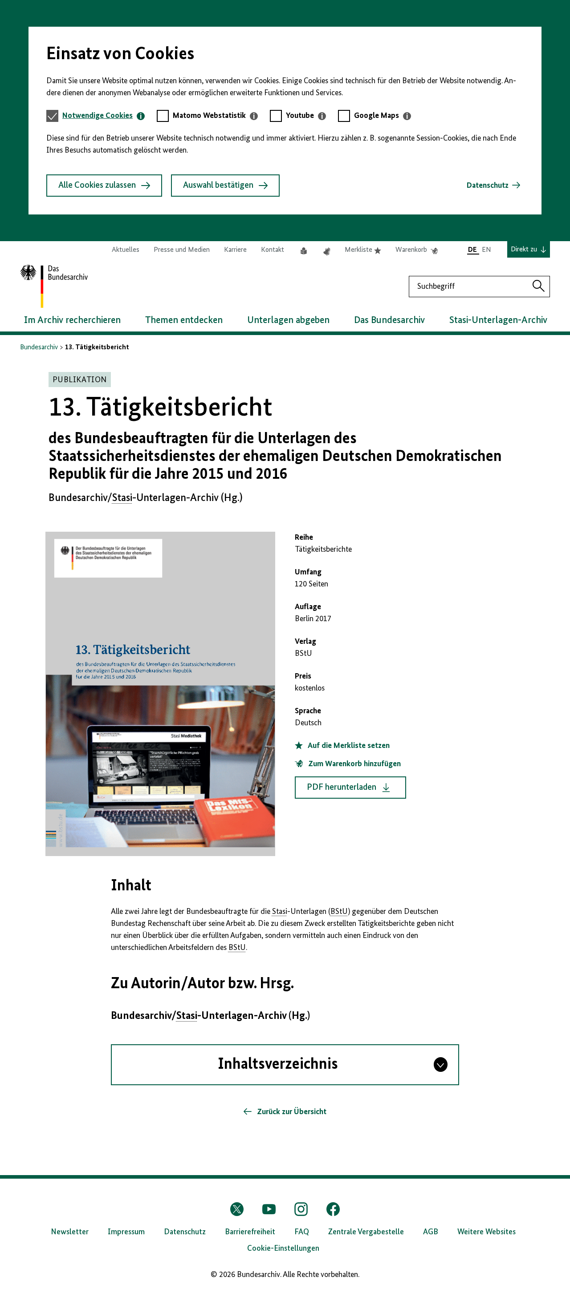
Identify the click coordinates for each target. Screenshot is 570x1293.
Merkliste (363, 250)
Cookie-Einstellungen (283, 1249)
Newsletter (70, 1232)
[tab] (103, 116)
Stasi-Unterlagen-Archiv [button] (498, 320)
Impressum (126, 1232)
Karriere (235, 250)
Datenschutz (488, 186)
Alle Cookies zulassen (97, 185)
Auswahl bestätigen (218, 185)
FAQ (301, 1232)
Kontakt (272, 250)
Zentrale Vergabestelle (366, 1232)
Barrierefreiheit (250, 1232)
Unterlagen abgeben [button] (288, 320)
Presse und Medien (182, 250)
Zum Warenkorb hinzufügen (353, 764)
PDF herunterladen (341, 787)
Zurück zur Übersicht (290, 1112)
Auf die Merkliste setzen (348, 746)
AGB (430, 1232)
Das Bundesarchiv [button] (389, 320)
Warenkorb (416, 250)
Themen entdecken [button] (184, 320)
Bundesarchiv (39, 347)
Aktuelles (125, 250)
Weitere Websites (486, 1232)
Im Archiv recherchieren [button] (72, 320)
